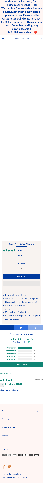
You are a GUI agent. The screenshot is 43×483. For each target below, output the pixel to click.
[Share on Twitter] (21, 327)
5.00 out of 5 (27, 339)
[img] (6, 380)
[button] (9, 251)
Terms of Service (8, 478)
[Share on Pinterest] (35, 327)
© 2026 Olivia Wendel (11, 474)
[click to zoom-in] (37, 50)
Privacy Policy (23, 478)
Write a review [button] (21, 365)
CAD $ (5, 449)
